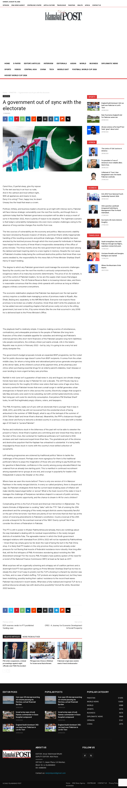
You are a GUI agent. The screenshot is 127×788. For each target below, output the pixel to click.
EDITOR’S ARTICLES (32, 63)
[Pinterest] (16, 118)
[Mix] (62, 118)
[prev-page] (4, 670)
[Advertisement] (63, 41)
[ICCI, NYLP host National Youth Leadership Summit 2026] (93, 197)
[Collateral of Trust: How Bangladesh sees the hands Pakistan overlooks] (93, 175)
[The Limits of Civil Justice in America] (93, 151)
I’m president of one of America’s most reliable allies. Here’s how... (112, 163)
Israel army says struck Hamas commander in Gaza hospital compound (27, 714)
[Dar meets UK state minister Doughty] (93, 223)
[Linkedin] (28, 118)
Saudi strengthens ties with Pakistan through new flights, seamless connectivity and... (111, 244)
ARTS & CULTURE (49, 5)
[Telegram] (56, 118)
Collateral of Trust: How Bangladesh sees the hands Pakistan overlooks (111, 175)
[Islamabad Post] (63, 15)
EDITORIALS (62, 63)
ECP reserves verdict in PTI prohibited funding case (18, 626)
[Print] (45, 118)
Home (7, 63)
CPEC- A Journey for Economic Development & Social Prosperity (63, 626)
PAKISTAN (71, 5)
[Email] (39, 118)
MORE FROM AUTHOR (31, 637)
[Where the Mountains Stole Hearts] (93, 268)
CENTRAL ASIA (30, 69)
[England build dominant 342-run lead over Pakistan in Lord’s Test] (93, 106)
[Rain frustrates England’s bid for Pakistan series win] (93, 118)
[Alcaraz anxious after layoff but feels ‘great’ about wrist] (93, 130)
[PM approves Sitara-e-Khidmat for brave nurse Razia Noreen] (42, 650)
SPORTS (7, 69)
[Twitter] (10, 118)
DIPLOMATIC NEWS (109, 63)
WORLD (83, 63)
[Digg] (67, 118)
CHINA (43, 69)
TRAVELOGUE (61, 5)
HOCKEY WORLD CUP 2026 (15, 75)
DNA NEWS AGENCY (18, 5)
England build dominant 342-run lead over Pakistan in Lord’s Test (112, 105)
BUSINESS (94, 63)
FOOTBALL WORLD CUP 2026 (84, 69)
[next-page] (8, 670)
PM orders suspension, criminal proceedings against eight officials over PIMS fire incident (14, 663)
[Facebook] (5, 118)
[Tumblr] (50, 118)
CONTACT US (96, 5)
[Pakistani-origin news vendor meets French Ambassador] (69, 650)
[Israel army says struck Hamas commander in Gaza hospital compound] (8, 715)
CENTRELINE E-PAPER (34, 5)
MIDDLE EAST (63, 69)
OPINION (6, 5)
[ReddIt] (33, 118)
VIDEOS (18, 69)
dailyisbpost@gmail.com (55, 773)
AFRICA (87, 5)
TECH (51, 69)
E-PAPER (16, 63)
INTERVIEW (48, 63)
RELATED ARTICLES (12, 637)
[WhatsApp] (22, 118)
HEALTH (80, 5)
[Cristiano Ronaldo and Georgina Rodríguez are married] (93, 256)
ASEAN (73, 63)
